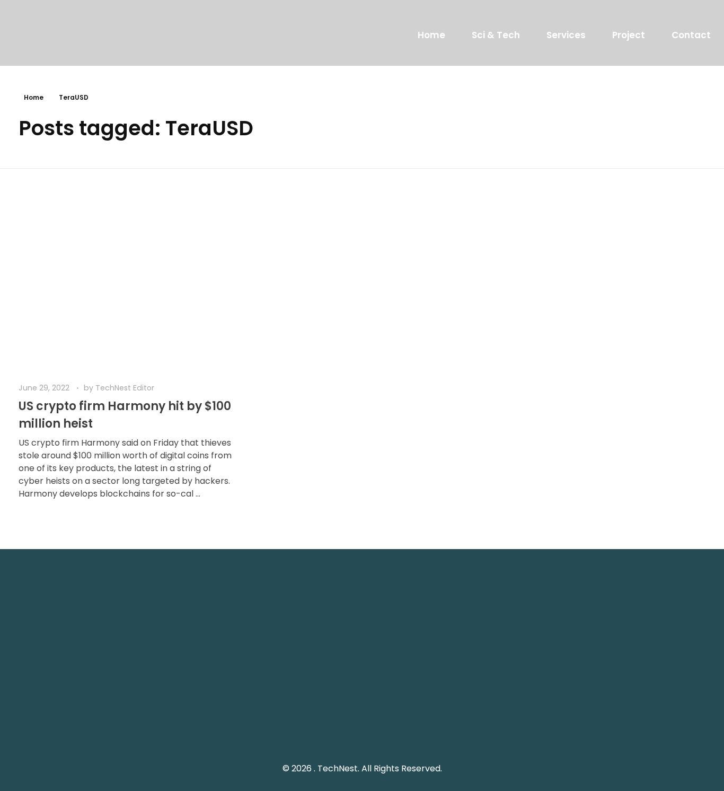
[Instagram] (601, 720)
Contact (691, 35)
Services (566, 35)
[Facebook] (577, 720)
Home (431, 35)
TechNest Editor (124, 388)
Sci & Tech (496, 35)
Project (628, 35)
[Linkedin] (625, 720)
